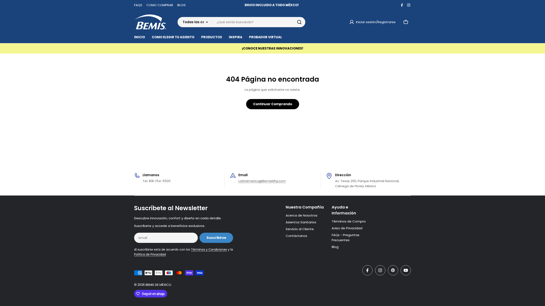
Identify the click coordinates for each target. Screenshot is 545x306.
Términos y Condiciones (209, 249)
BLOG (181, 5)
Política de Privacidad (150, 254)
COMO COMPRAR (159, 5)
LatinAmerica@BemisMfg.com (262, 181)
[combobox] (241, 22)
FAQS (138, 5)
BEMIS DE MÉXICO (158, 284)
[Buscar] (299, 22)
